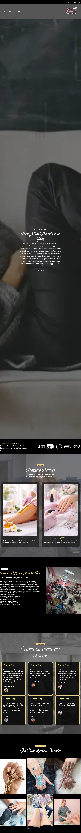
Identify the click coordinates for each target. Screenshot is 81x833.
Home (3, 11)
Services (11, 11)
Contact (20, 11)
